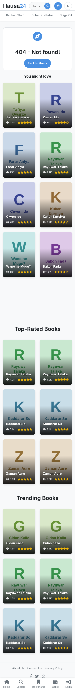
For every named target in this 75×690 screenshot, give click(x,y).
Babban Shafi (15, 15)
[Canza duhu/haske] (68, 6)
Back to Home (37, 63)
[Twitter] (37, 676)
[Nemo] (47, 6)
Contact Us (34, 668)
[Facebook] (31, 676)
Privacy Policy (54, 668)
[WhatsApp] (43, 676)
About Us (18, 668)
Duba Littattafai (42, 15)
